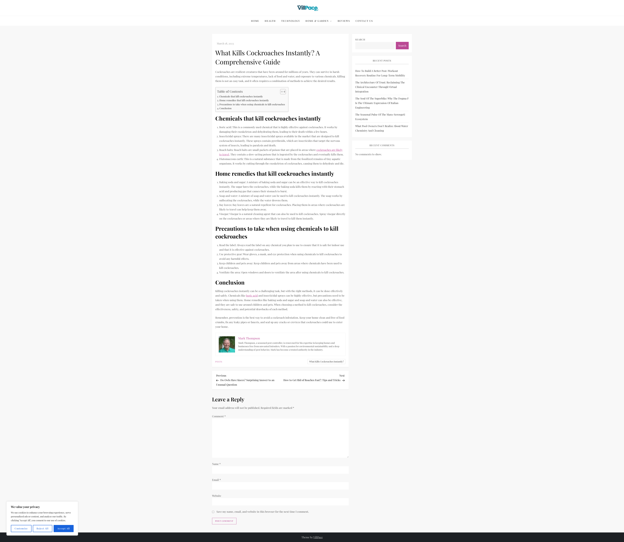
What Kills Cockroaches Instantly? (326, 361)
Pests (218, 361)
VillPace (318, 537)
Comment (219, 416)
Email (216, 479)
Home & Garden (317, 20)
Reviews (344, 20)
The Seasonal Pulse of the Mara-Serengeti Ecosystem (380, 117)
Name (216, 464)
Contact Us (364, 20)
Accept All (63, 528)
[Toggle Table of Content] (281, 91)
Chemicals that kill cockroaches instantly (241, 96)
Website (216, 495)
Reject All (42, 528)
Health (270, 20)
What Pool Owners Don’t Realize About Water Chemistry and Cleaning (381, 128)
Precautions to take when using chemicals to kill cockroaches (252, 104)
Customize (21, 528)
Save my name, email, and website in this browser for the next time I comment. (262, 511)
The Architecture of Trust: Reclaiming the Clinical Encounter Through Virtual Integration (380, 87)
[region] (42, 518)
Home (255, 20)
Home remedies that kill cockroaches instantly (244, 100)
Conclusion (225, 108)
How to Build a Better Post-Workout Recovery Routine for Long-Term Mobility (380, 73)
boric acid (252, 295)
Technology (290, 20)
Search (360, 39)
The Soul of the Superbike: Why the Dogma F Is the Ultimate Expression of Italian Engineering (382, 103)
